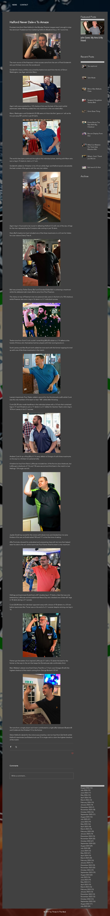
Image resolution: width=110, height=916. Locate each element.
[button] (24, 5)
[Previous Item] (84, 28)
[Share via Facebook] (11, 747)
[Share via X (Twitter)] (16, 747)
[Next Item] (101, 28)
